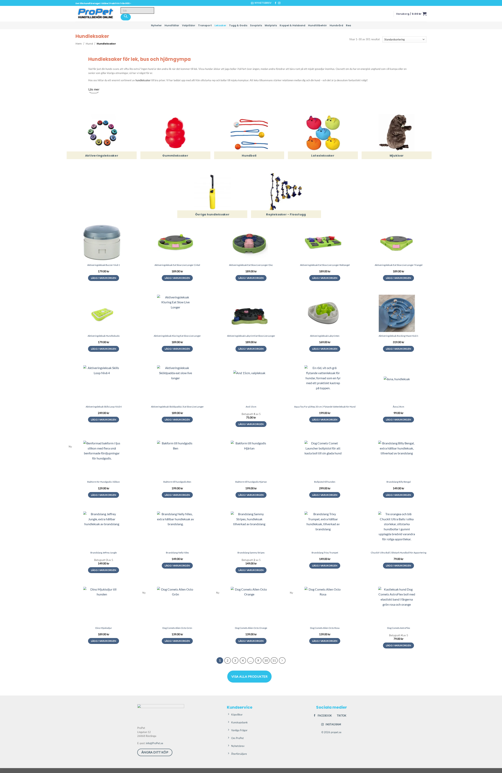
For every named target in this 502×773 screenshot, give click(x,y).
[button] (261, 3)
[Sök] (126, 17)
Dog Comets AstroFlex (398, 628)
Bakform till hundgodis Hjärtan (251, 481)
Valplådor (188, 25)
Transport (205, 25)
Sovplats (256, 25)
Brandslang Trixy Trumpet (325, 552)
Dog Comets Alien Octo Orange (251, 628)
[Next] (282, 660)
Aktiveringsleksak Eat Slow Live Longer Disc (251, 265)
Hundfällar (172, 25)
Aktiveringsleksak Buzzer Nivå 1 (103, 265)
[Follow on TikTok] (283, 3)
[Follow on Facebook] (275, 3)
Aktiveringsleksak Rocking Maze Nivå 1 (398, 336)
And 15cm (251, 406)
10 (266, 660)
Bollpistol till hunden (324, 481)
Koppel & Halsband (292, 25)
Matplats (271, 25)
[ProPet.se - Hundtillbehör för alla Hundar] (95, 14)
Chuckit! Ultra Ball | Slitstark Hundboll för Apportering (398, 552)
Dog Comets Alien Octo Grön (177, 628)
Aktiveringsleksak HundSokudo (104, 336)
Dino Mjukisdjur (103, 628)
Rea (348, 25)
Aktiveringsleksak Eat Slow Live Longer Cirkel (177, 265)
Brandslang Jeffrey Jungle (103, 552)
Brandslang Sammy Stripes (251, 552)
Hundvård (336, 25)
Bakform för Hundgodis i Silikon (103, 481)
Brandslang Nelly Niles (177, 552)
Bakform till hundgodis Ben (177, 481)
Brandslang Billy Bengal (399, 481)
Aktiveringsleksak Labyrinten (324, 336)
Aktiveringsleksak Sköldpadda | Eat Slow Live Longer (177, 406)
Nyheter (156, 25)
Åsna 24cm (398, 406)
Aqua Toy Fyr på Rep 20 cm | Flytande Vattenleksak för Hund (325, 406)
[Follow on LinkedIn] (287, 3)
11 (274, 660)
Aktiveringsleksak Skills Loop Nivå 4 (104, 406)
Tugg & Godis (238, 25)
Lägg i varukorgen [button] (103, 278)
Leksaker (220, 25)
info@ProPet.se (154, 743)
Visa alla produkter (249, 676)
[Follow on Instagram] (279, 3)
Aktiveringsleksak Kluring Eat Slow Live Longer (177, 336)
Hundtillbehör (317, 25)
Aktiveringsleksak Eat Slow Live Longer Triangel (398, 265)
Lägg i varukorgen (398, 495)
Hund (89, 43)
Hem (78, 43)
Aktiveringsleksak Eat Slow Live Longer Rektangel (325, 265)
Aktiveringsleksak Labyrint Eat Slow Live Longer (251, 336)
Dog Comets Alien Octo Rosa (324, 628)
